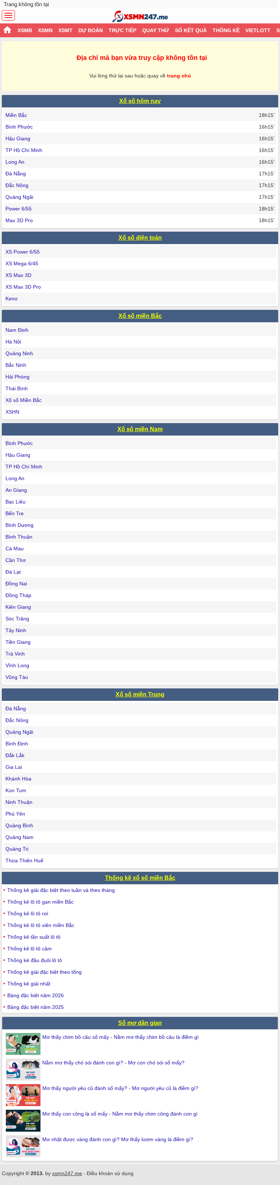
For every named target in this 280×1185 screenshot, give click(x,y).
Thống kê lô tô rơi (27, 913)
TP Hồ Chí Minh (23, 150)
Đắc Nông (16, 185)
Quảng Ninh (19, 353)
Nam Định (16, 330)
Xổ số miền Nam (140, 429)
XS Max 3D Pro (23, 287)
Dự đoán (90, 30)
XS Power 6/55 (22, 252)
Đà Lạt (13, 572)
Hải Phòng (17, 377)
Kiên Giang (18, 607)
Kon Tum (15, 790)
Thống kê (226, 30)
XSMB (25, 30)
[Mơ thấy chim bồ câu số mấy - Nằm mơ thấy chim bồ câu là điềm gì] (24, 1044)
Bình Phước (19, 127)
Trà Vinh (15, 654)
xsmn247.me (67, 1173)
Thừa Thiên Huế (24, 860)
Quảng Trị (16, 849)
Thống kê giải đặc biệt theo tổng (44, 972)
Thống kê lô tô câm (29, 949)
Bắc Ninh (15, 365)
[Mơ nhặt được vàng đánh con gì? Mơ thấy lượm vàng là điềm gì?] (24, 1146)
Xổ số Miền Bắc (23, 400)
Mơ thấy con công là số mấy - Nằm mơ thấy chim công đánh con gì (120, 1114)
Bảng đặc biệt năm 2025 (35, 1007)
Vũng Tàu (16, 677)
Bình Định (16, 744)
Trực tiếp (122, 30)
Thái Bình (16, 388)
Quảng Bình (19, 825)
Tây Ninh (15, 630)
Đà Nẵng (15, 173)
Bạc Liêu (15, 502)
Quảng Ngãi (19, 197)
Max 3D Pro (19, 220)
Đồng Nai (16, 583)
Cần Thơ (15, 560)
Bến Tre (14, 513)
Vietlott (258, 30)
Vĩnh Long (17, 665)
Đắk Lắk (14, 755)
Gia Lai (13, 767)
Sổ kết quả (191, 30)
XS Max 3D (18, 275)
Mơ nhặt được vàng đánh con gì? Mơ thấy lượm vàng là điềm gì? (117, 1139)
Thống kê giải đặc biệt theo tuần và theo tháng (61, 890)
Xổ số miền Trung (140, 694)
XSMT (65, 30)
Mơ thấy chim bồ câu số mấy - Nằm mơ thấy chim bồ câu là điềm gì (120, 1037)
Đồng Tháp (18, 595)
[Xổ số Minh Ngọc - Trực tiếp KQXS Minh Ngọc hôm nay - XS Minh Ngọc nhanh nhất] (140, 16)
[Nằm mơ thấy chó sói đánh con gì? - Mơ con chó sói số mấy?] (24, 1069)
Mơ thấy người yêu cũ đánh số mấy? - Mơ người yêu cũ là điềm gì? (120, 1088)
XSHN (12, 412)
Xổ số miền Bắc (140, 316)
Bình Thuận (18, 537)
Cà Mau (14, 548)
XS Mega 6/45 (21, 263)
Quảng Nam (19, 837)
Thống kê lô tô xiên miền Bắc (40, 925)
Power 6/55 (18, 209)
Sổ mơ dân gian (140, 1023)
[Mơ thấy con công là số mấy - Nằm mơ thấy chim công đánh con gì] (24, 1121)
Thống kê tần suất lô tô (34, 937)
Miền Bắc (16, 115)
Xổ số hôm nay (140, 101)
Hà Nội (13, 342)
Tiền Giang (18, 642)
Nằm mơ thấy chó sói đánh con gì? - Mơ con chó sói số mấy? (113, 1063)
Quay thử (155, 30)
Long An (14, 162)
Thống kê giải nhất (28, 984)
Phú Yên (15, 814)
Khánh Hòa (18, 779)
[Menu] (8, 15)
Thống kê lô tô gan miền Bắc (40, 902)
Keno (11, 298)
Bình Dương (19, 525)
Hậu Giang (17, 138)
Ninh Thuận (18, 802)
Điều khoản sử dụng (110, 1173)
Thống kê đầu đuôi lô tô (34, 960)
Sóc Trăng (17, 619)
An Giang (16, 490)
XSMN (45, 30)
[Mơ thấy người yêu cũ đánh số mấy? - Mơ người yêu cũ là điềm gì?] (24, 1095)
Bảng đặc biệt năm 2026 (35, 995)
